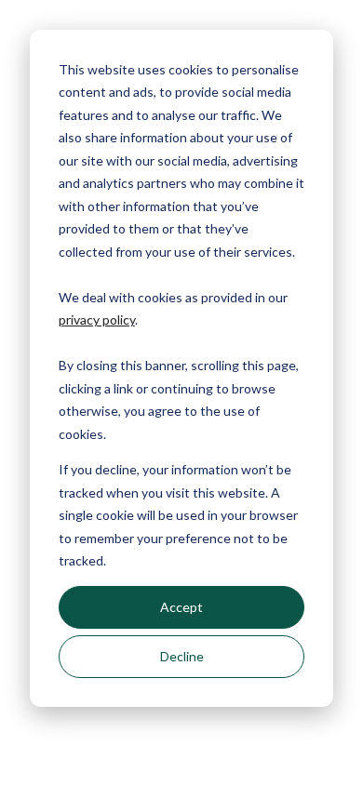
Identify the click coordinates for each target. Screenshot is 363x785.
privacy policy (97, 319)
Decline (182, 656)
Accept (181, 607)
